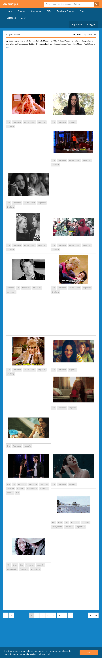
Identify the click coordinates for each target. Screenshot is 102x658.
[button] (54, 654)
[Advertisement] (51, 67)
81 (96, 615)
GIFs (49, 11)
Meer (23, 18)
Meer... (9, 47)
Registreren (76, 24)
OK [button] (89, 653)
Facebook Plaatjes (65, 11)
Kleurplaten (36, 11)
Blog (82, 11)
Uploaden (11, 18)
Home (9, 11)
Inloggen (91, 24)
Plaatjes (21, 11)
